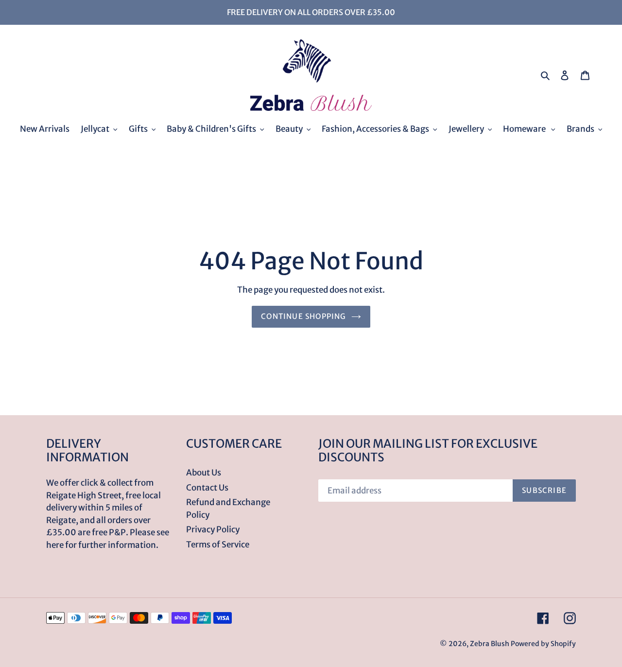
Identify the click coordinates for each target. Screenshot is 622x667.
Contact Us (207, 487)
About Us (203, 472)
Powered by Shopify (543, 643)
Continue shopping (303, 316)
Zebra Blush (489, 643)
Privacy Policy (213, 529)
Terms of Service (217, 544)
